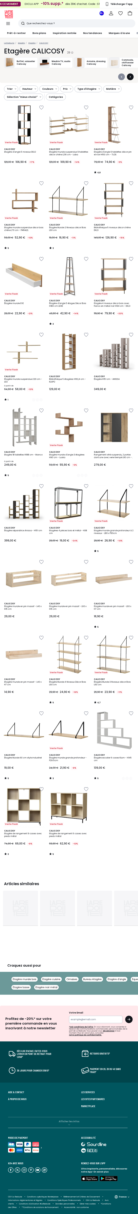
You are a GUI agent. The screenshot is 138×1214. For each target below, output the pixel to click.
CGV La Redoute (15, 1197)
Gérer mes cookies (88, 1204)
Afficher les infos (69, 1121)
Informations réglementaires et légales (25, 1200)
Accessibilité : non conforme (76, 1207)
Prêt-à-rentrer (16, 33)
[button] (130, 13)
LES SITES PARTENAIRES (93, 1099)
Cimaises (71, 979)
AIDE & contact (16, 1092)
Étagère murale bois (24, 979)
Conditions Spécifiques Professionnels (64, 1200)
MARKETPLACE (88, 1106)
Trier (10, 89)
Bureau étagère (92, 979)
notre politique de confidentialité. (85, 1035)
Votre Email (76, 1012)
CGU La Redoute (93, 1200)
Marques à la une (119, 33)
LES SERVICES (88, 1092)
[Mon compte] (111, 13)
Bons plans (39, 33)
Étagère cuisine (51, 979)
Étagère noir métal (46, 987)
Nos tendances (92, 33)
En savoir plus (101, 1171)
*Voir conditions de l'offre (81, 1027)
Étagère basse (21, 987)
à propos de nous (17, 1099)
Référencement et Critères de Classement (81, 1197)
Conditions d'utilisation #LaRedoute (34, 1204)
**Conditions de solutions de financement (40, 1207)
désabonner (109, 1031)
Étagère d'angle (117, 979)
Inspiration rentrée (64, 33)
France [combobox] (123, 1196)
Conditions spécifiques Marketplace (42, 1197)
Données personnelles (65, 1204)
